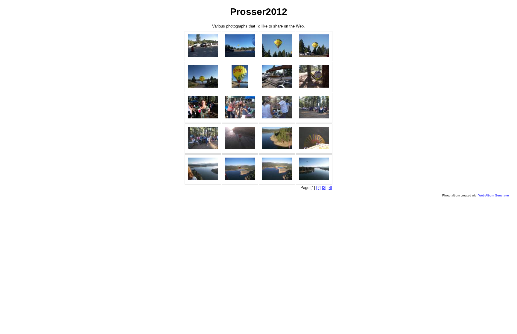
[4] (330, 187)
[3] (324, 187)
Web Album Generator (493, 195)
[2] (318, 187)
